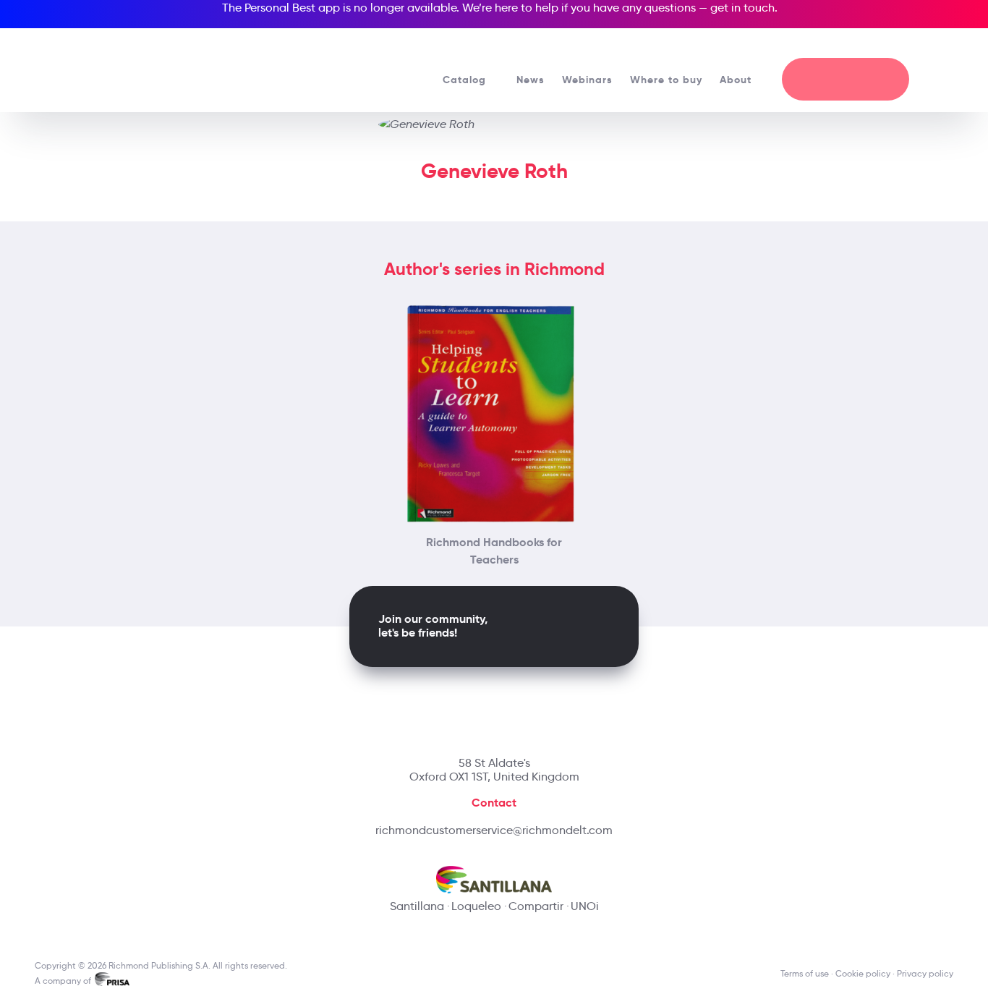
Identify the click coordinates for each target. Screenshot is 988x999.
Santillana (417, 906)
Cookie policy (862, 973)
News (530, 79)
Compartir (535, 906)
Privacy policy (925, 973)
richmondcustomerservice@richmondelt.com (494, 830)
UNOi (585, 906)
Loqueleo (476, 906)
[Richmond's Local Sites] (889, 44)
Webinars (587, 79)
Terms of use (804, 973)
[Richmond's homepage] (142, 64)
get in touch (742, 7)
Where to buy (666, 79)
